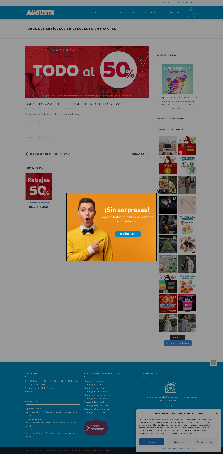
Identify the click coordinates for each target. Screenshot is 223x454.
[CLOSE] (158, 191)
